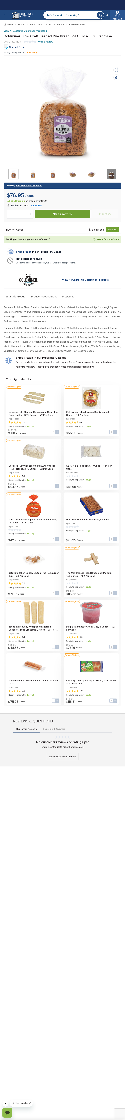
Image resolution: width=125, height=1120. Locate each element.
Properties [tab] (68, 296)
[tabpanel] (62, 337)
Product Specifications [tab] (44, 296)
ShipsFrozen (24, 251)
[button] (106, 15)
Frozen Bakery (56, 24)
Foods (21, 24)
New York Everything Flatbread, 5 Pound (87, 519)
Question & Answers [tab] (54, 729)
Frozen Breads (77, 24)
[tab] (13, 174)
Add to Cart (60, 213)
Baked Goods (37, 24)
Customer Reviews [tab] (26, 729)
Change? (36, 205)
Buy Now (106, 214)
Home (10, 24)
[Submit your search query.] (100, 15)
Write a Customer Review (62, 756)
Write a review (45, 41)
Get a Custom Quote (108, 239)
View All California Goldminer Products (24, 31)
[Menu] (5, 15)
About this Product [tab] (15, 296)
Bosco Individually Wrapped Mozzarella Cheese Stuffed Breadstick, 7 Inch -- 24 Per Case (32, 629)
